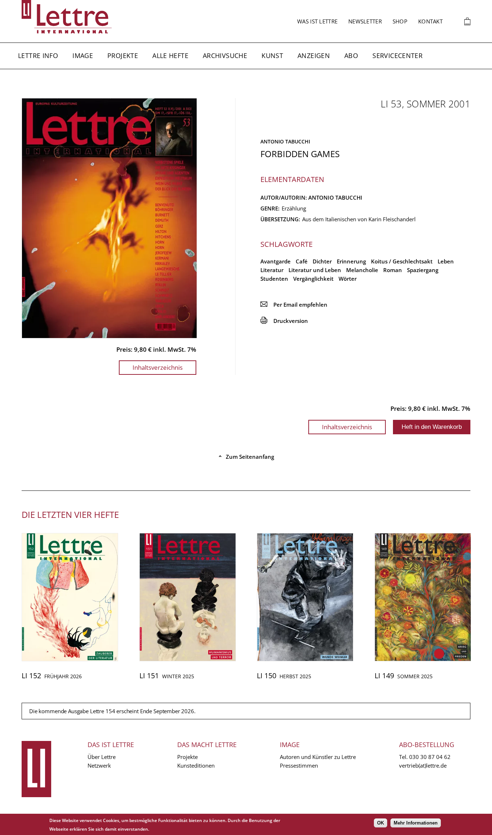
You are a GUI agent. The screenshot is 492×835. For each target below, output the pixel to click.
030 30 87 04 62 (430, 756)
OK (380, 823)
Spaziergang (422, 270)
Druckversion (284, 320)
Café (302, 261)
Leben (446, 261)
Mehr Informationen (416, 823)
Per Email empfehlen (293, 304)
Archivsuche (225, 55)
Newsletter (365, 21)
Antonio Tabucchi (285, 141)
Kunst (272, 55)
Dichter (322, 261)
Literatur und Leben (315, 270)
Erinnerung (351, 261)
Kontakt (430, 21)
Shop (400, 21)
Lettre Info (38, 55)
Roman (392, 270)
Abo (351, 55)
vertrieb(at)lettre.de (423, 765)
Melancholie (362, 270)
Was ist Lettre (317, 21)
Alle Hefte (170, 55)
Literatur (271, 270)
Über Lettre (102, 756)
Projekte (122, 55)
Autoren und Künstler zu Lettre (318, 756)
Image (82, 55)
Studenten (274, 278)
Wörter (348, 278)
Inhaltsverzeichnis (158, 367)
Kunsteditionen (196, 765)
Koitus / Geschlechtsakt (402, 261)
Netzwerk (99, 765)
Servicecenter (397, 55)
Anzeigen (314, 55)
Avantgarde (275, 261)
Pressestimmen (299, 765)
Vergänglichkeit (313, 278)
